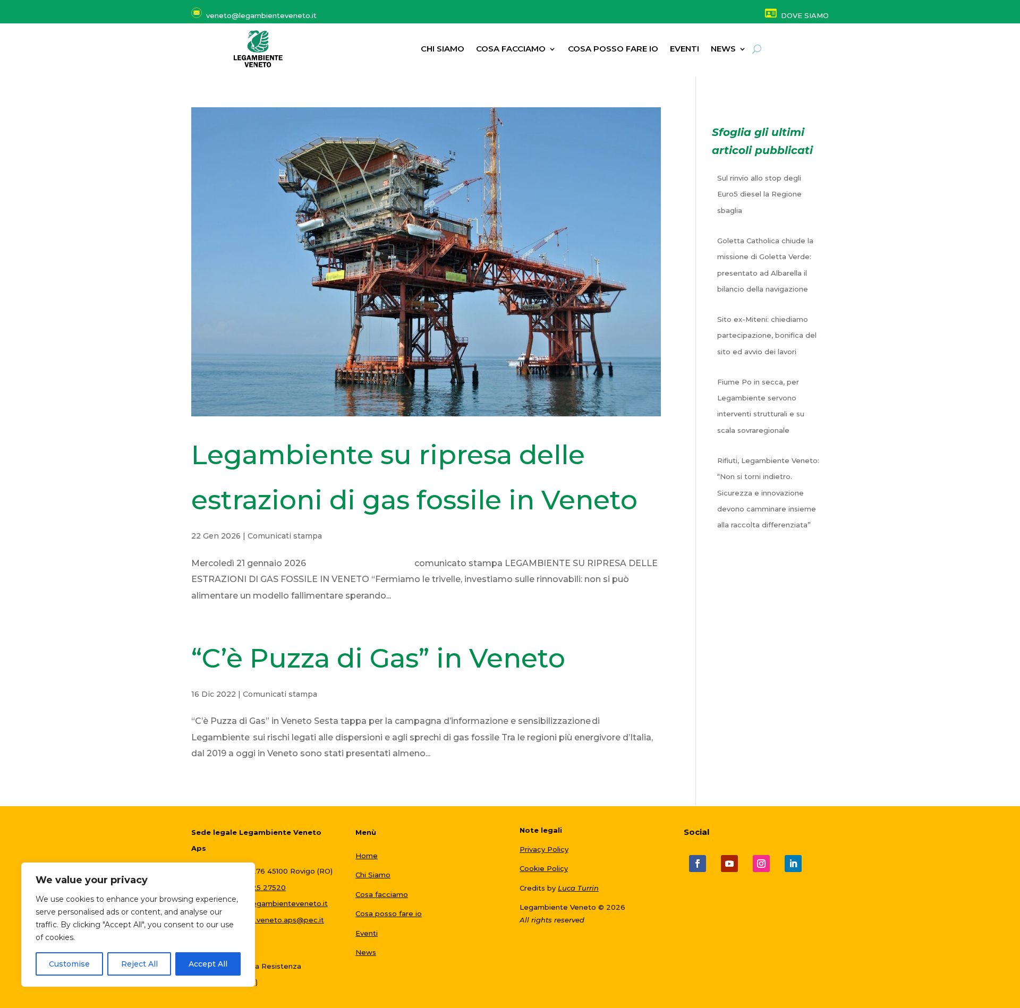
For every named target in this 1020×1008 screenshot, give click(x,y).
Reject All (139, 964)
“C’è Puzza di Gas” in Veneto (378, 658)
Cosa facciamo (511, 49)
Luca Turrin (578, 888)
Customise (69, 964)
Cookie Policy (544, 868)
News (365, 952)
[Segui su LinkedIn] (793, 863)
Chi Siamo (372, 874)
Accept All (208, 964)
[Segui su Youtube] (729, 863)
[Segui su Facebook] (697, 863)
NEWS (723, 49)
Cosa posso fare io (613, 49)
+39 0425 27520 (256, 887)
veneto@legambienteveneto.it (272, 903)
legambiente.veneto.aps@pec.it (266, 920)
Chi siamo (442, 49)
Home (366, 855)
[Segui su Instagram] (761, 863)
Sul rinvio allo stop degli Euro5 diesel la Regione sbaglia (759, 194)
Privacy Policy (544, 849)
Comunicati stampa (285, 536)
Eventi (684, 49)
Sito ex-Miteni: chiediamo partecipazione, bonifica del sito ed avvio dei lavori (767, 335)
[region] (138, 924)
